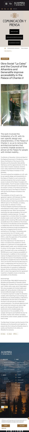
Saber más (4, 428)
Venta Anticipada (21, 362)
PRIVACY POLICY (4, 397)
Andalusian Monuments (9, 364)
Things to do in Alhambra (9, 369)
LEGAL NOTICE (4, 395)
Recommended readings (14, 42)
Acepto (5, 425)
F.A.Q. (18, 369)
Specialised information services (14, 37)
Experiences (6, 379)
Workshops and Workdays (6, 382)
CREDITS (3, 402)
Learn (5, 367)
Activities (6, 378)
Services (19, 371)
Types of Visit (20, 366)
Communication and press (13, 48)
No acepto (22, 425)
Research (6, 366)
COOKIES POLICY (4, 400)
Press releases (14, 31)
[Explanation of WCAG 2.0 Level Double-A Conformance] (7, 407)
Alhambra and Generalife (9, 362)
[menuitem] (15, 9)
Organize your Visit (21, 367)
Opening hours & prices (22, 364)
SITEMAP (3, 392)
